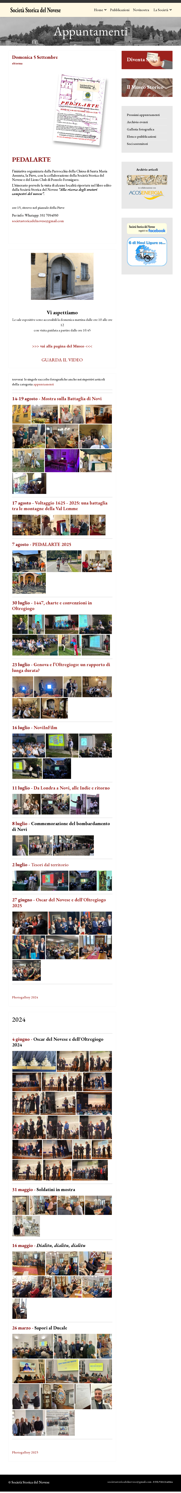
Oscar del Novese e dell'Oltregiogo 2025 (59, 902)
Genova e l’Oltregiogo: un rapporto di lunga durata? (61, 667)
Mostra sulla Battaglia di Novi (71, 398)
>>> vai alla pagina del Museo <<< (62, 346)
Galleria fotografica (140, 129)
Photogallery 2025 (25, 1452)
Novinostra (141, 10)
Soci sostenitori (137, 144)
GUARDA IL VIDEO (62, 360)
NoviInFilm (45, 727)
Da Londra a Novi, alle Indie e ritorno (72, 788)
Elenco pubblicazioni (141, 136)
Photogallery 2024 (25, 997)
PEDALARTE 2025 (51, 544)
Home (98, 10)
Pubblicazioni (119, 10)
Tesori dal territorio (50, 864)
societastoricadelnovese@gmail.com (38, 221)
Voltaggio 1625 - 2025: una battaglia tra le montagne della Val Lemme (59, 506)
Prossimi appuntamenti (143, 115)
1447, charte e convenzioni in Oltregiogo (52, 605)
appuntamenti (43, 384)
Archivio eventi (137, 122)
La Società (161, 10)
